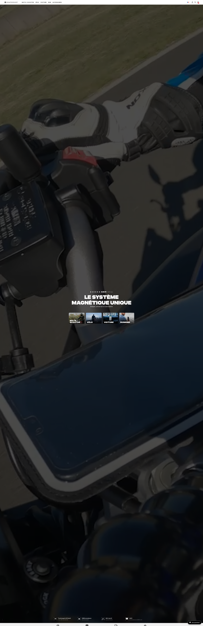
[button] (28, 2)
